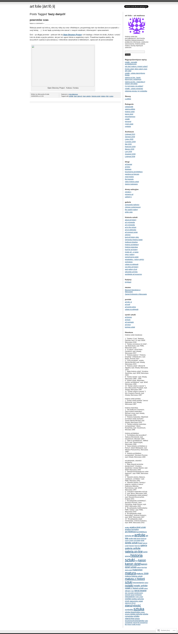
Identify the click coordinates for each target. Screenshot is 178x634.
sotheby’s (128, 197)
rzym (127, 601)
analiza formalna (132, 529)
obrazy (128, 591)
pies (126, 593)
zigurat (135, 622)
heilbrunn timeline (131, 242)
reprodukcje (130, 597)
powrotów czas (39, 19)
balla (134, 538)
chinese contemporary (133, 207)
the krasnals (129, 179)
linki (107, 96)
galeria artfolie (130, 109)
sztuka (139, 609)
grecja (127, 556)
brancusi (143, 538)
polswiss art (129, 194)
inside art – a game (132, 252)
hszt (136, 560)
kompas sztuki (130, 327)
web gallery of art (131, 269)
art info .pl (128, 302)
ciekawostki (129, 107)
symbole (128, 126)
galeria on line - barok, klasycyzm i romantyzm (133, 78)
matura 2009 (142, 573)
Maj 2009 (128, 144)
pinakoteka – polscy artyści (134, 259)
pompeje (127, 594)
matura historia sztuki (134, 576)
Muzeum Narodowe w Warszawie (132, 291)
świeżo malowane (131, 184)
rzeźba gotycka (137, 599)
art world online (130, 307)
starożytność (133, 605)
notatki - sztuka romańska (134, 89)
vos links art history (131, 267)
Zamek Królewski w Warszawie (136, 294)
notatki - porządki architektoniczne (131, 63)
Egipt (140, 543)
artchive (128, 235)
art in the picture (130, 227)
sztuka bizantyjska (132, 612)
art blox (127, 167)
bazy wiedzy (87, 96)
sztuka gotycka (136, 614)
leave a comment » (37, 23)
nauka (146, 582)
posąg (133, 594)
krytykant (128, 282)
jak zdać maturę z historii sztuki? (136, 66)
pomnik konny (138, 593)
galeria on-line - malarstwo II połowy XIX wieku (135, 83)
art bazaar (128, 164)
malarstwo (137, 570)
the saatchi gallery (131, 210)
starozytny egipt (136, 601)
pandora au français (132, 174)
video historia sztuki (132, 182)
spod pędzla (129, 177)
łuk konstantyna (142, 622)
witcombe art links (131, 272)
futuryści (137, 545)
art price (128, 325)
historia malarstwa (131, 247)
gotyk (145, 552)
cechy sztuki (129, 540)
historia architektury (132, 245)
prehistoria (129, 262)
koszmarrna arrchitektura (134, 172)
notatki (127, 119)
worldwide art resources (133, 274)
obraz (146, 588)
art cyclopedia (130, 222)
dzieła (142, 540)
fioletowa (128, 169)
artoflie (131, 538)
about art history (130, 220)
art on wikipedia (130, 230)
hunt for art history (131, 250)
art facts (127, 320)
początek (131, 593)
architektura (131, 531)
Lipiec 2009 (129, 139)
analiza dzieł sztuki (138, 527)
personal (128, 121)
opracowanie (140, 590)
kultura (103, 96)
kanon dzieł (129, 114)
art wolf (127, 304)
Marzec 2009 (129, 149)
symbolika (129, 610)
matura (130, 573)
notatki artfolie (141, 585)
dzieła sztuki (131, 542)
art (133, 535)
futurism (131, 545)
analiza (127, 527)
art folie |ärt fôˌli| (42, 6)
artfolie (71, 96)
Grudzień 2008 (130, 154)
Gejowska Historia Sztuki (134, 240)
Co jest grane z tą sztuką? (134, 86)
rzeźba (128, 599)
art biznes (128, 317)
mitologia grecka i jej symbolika (136, 91)
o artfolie (128, 99)
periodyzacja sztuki (132, 257)
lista (143, 567)
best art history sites (132, 237)
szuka (111, 96)
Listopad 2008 (130, 156)
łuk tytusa (128, 624)
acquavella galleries (132, 205)
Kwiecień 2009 (130, 147)
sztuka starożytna (132, 617)
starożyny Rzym (130, 603)
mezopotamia (138, 583)
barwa (138, 538)
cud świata (136, 540)
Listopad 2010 (130, 134)
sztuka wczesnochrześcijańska (134, 620)
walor (146, 621)
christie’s (128, 192)
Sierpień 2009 (130, 137)
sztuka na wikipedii (131, 264)
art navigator (129, 322)
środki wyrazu (135, 624)
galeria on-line (134, 551)
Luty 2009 (128, 152)
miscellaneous (73, 94)
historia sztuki (96, 96)
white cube (129, 212)
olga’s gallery (129, 254)
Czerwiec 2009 (130, 142)
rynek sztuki (129, 124)
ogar (132, 591)
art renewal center (131, 232)
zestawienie (128, 622)
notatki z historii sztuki (134, 588)
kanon (142, 560)
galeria (143, 545)
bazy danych (78, 96)
